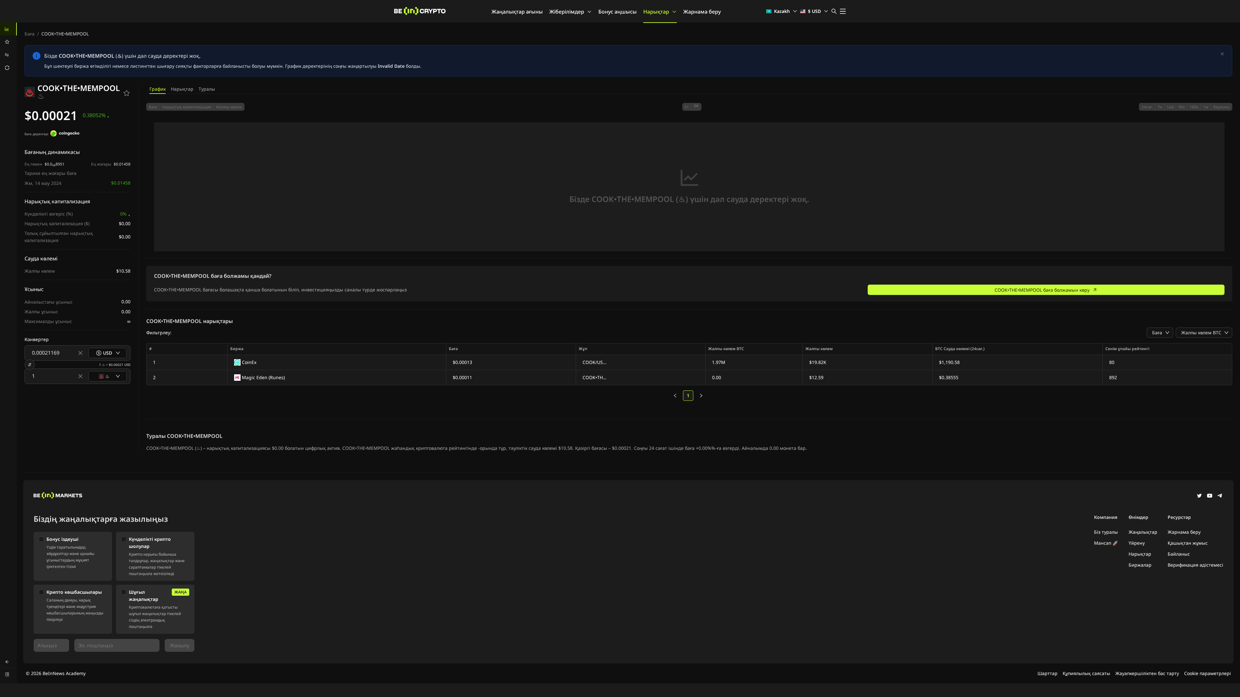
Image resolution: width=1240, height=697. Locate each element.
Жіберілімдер (566, 11)
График (158, 89)
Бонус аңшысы (617, 11)
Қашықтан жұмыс (1188, 543)
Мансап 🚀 (1106, 543)
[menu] (8, 48)
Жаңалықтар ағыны (517, 11)
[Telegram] (1220, 496)
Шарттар (1048, 673)
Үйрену (1137, 543)
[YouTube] (1209, 496)
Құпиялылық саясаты (1086, 673)
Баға (30, 34)
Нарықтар (656, 11)
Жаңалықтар (1143, 532)
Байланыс (1179, 554)
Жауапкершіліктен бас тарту (1147, 673)
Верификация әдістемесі (1195, 565)
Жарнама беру (702, 11)
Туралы (207, 89)
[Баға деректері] (64, 134)
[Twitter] (1199, 496)
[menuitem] (8, 29)
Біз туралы (1106, 532)
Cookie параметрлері (1207, 673)
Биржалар (1140, 565)
